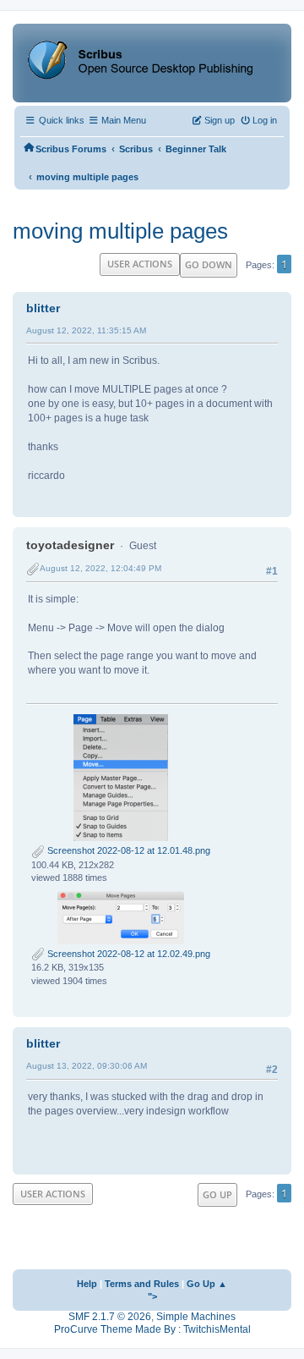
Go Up (217, 1194)
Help (87, 1284)
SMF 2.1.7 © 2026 (109, 1317)
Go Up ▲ (207, 1284)
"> (152, 1296)
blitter (43, 308)
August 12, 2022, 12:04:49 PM (100, 568)
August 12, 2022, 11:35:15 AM (86, 330)
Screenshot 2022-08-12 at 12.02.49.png (127, 954)
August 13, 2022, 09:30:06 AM (86, 1065)
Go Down (208, 264)
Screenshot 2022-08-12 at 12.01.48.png (127, 850)
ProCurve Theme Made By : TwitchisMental (152, 1329)
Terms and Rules (142, 1284)
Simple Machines (196, 1317)
